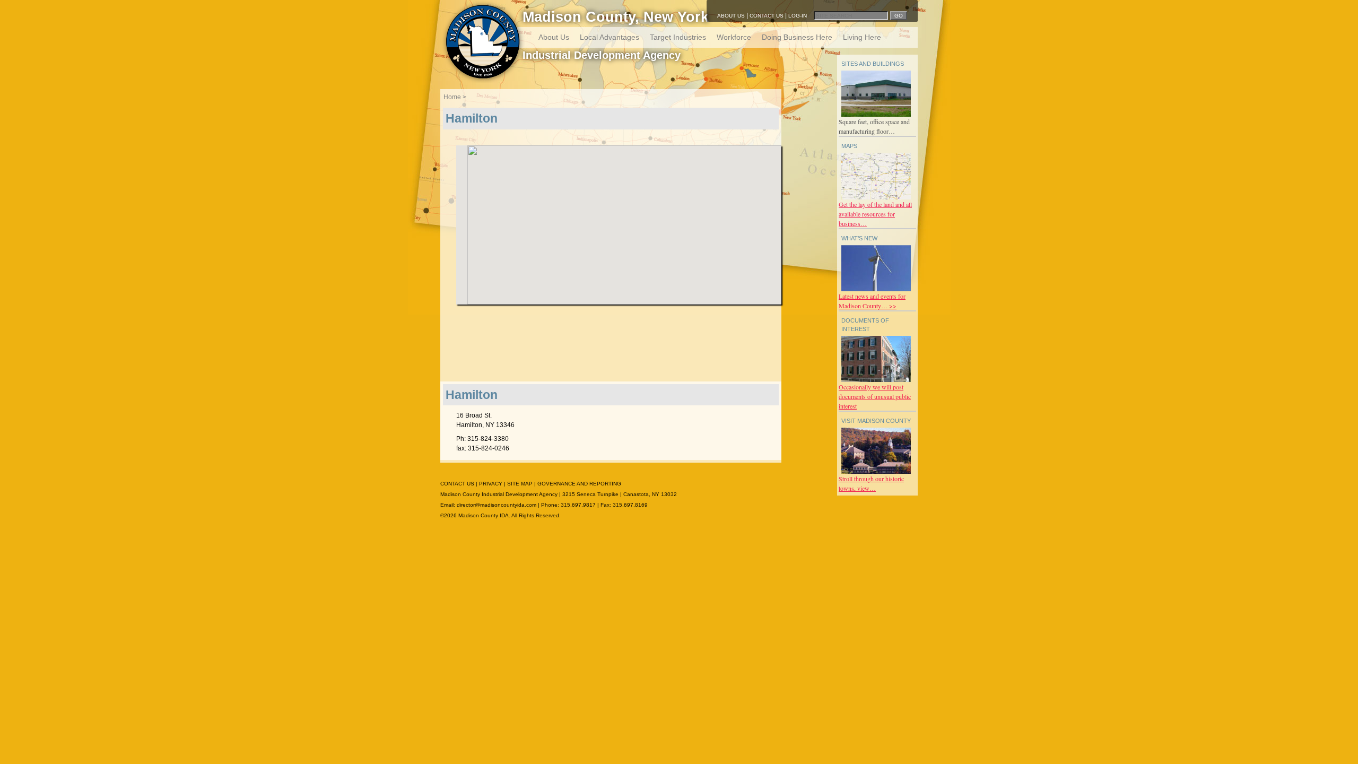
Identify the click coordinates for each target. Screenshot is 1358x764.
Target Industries (678, 37)
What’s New (859, 238)
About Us (731, 16)
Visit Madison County (876, 421)
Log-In (797, 16)
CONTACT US (457, 484)
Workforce (734, 37)
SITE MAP (520, 484)
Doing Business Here (797, 37)
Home (452, 97)
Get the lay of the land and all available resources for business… (875, 214)
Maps (849, 146)
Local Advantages (609, 37)
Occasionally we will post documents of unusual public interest (875, 396)
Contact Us (767, 16)
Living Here (862, 37)
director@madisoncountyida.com (496, 505)
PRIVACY (490, 484)
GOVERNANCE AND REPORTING (579, 484)
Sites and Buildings (872, 63)
